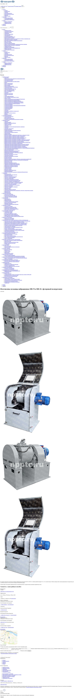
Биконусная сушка (7, 241)
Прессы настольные (7, 91)
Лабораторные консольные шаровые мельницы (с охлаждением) (15, 147)
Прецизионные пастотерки (9, 219)
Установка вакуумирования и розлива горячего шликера (14, 230)
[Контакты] (8, 644)
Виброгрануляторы (7, 200)
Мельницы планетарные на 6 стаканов (11, 156)
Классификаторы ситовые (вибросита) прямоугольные (14, 216)
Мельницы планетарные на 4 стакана (11, 154)
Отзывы (3, 20)
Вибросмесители (7, 191)
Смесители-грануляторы (8, 34)
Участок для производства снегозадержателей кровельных (14, 99)
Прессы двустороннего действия (10, 88)
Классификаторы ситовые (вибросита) (11, 214)
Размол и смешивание (8, 21)
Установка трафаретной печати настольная (11, 266)
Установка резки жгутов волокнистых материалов (13, 280)
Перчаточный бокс (7, 117)
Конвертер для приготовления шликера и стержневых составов (15, 224)
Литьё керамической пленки (9, 231)
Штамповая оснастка (8, 114)
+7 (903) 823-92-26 (3, 609)
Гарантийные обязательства (9, 19)
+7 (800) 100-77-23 (3, 6)
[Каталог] (1, 72)
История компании (5, 661)
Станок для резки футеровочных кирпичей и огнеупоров (14, 256)
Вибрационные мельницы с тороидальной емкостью (13, 152)
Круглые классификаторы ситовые (10, 213)
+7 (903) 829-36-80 (10, 627)
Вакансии (6, 15)
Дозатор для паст (7, 251)
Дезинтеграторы (7, 133)
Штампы (6, 113)
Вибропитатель (7, 250)
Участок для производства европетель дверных (12, 100)
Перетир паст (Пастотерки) (9, 37)
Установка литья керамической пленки (11, 232)
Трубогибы (6, 110)
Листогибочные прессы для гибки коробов (11, 81)
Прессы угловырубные (8, 84)
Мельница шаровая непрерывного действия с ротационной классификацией (17, 159)
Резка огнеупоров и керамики (9, 43)
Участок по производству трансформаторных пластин (13, 102)
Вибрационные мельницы (9, 149)
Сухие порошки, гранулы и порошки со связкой (12, 183)
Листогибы (6, 77)
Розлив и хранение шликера (9, 228)
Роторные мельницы (8, 129)
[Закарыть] (12, 27)
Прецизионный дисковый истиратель (11, 132)
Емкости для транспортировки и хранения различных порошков (15, 44)
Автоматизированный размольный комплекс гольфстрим (14, 126)
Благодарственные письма (9, 14)
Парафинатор (6, 282)
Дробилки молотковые (8, 131)
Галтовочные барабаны (8, 104)
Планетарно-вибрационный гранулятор (11, 204)
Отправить (29, 650)
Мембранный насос (7, 271)
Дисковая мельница (7, 168)
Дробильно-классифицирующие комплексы (12, 164)
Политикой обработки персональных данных (9, 653)
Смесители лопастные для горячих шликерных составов (14, 221)
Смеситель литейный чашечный (10, 189)
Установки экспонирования (9, 47)
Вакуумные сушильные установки (8, 676)
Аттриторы (6, 125)
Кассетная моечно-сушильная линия (10, 276)
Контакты (4, 25)
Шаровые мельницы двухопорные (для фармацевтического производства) (17, 142)
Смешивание (6, 33)
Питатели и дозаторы (8, 42)
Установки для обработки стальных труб (11, 111)
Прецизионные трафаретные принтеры (11, 264)
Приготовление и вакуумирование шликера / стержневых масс (15, 223)
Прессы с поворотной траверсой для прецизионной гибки (14, 78)
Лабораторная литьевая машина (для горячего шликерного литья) (15, 222)
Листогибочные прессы (8, 80)
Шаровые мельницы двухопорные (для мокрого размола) (14, 138)
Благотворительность (8, 13)
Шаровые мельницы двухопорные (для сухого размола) (14, 141)
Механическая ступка (8, 161)
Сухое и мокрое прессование (9, 237)
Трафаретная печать (7, 23)
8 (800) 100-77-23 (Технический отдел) (7, 591)
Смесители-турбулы (7, 187)
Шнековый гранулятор (8, 203)
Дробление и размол (8, 32)
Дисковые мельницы (8, 167)
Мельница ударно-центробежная (10, 123)
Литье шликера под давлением (9, 226)
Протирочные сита (7, 199)
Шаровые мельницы (8, 134)
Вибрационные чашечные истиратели (11, 165)
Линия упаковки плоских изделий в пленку (12, 279)
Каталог (3, 29)
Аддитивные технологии (8, 31)
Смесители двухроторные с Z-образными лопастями (13, 182)
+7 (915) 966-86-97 (10, 604)
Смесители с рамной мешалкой (9, 177)
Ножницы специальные (8, 94)
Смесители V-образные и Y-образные (11, 186)
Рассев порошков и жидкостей (9, 36)
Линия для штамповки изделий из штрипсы (12, 103)
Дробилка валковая (7, 124)
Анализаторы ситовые (8, 211)
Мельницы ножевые (8, 169)
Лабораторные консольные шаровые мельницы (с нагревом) (15, 146)
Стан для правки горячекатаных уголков (11, 97)
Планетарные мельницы (8, 153)
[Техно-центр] (5, 656)
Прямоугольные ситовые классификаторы (11, 215)
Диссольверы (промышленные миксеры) (11, 179)
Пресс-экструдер (7, 247)
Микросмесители (7, 188)
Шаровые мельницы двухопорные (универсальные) (13, 143)
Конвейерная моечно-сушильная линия (11, 275)
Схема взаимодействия (8, 17)
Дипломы (6, 12)
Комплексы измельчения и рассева (10, 162)
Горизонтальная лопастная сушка (10, 207)
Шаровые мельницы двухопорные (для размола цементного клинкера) (16, 140)
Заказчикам (4, 58)
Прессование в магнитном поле (10, 235)
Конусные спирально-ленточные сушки (11, 242)
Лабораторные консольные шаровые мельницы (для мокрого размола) (16, 144)
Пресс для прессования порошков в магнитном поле (13, 236)
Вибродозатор (6, 252)
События (4, 24)
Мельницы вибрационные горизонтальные (12, 150)
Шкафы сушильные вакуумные (9, 243)
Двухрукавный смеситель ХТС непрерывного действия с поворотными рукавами (18, 190)
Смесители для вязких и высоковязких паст (12, 181)
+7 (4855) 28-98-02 (3, 604)
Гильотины (6, 92)
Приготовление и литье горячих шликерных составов (11, 674)
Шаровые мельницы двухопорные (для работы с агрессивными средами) (17, 139)
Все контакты (2, 616)
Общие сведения (7, 57)
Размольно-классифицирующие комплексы (12, 163)
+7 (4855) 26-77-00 (3, 627)
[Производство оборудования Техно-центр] (6, 2)
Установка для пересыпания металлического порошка (13, 119)
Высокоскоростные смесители (9, 195)
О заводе (4, 9)
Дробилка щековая (7, 122)
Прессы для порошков (8, 238)
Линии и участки (7, 98)
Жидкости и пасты (7, 173)
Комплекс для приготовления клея (10, 176)
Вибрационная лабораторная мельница (11, 151)
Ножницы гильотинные (8, 93)
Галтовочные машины (8, 108)
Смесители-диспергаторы (8, 178)
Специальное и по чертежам (9, 49)
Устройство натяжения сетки (9, 265)
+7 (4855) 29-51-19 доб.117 (5, 615)
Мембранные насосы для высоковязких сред (12, 270)
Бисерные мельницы (8, 157)
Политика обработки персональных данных (34, 687)
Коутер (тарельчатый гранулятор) (10, 202)
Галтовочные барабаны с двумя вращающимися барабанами (14, 105)
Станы (5, 95)
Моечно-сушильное (7, 48)
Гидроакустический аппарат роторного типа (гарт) (13, 225)
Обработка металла (7, 22)
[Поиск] (22, 6)
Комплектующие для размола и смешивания (12, 45)
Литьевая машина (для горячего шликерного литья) (13, 227)
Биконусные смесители (8, 185)
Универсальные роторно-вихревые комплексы (12, 130)
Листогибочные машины (8, 79)
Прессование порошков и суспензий (10, 39)
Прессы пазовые (7, 85)
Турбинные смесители (8, 175)
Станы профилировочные (9, 96)
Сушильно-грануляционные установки (11, 201)
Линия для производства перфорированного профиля (13, 101)
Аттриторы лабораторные (8, 128)
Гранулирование (7, 35)
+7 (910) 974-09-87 (13, 615)
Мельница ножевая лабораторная (10, 170)
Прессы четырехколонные (9, 86)
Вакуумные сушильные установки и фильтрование (13, 40)
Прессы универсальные (8, 83)
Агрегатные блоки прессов (9, 89)
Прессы (5, 82)
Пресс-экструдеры (7, 41)
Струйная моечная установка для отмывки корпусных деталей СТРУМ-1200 (17, 274)
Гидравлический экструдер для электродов (11, 246)
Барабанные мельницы (8, 171)
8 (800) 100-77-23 (3, 622)
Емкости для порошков (8, 258)
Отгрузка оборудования (8, 18)
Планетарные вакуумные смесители (10, 174)
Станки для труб (7, 109)
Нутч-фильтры (7, 244)
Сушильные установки (6, 205)
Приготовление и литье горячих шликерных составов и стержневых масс (17, 38)
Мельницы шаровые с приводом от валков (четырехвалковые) (15, 137)
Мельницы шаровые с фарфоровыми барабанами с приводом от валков (16, 135)
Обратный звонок (3, 684)
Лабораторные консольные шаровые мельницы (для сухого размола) (16, 145)
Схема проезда (13, 598)
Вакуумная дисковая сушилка (9, 209)
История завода (7, 11)
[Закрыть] (1, 691)
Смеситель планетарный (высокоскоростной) (12, 180)
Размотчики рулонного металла (9, 112)
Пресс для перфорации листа (9, 90)
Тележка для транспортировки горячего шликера (13, 229)
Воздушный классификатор (9, 118)
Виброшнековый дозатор (8, 253)
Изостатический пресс (8, 234)
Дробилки (6, 121)
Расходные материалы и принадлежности (11, 261)
